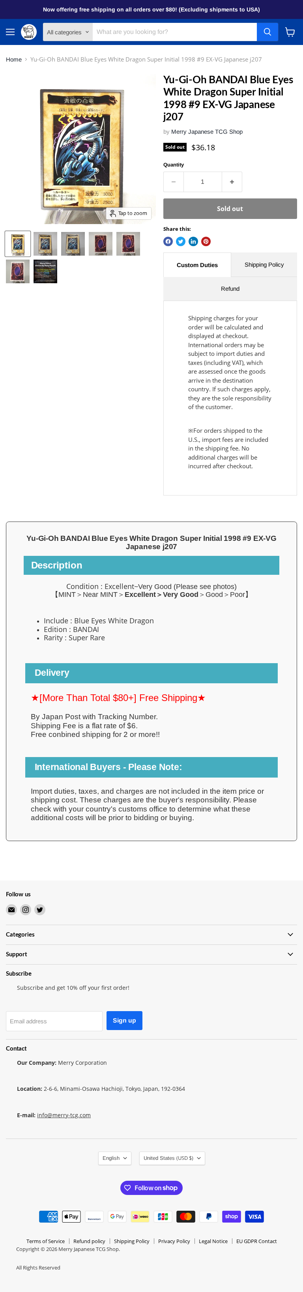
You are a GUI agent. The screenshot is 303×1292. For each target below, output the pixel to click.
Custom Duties (197, 265)
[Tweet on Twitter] (180, 241)
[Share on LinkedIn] (193, 241)
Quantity (173, 165)
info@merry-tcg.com (64, 1115)
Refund (230, 288)
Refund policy (89, 1241)
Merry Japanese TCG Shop (207, 131)
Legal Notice (213, 1241)
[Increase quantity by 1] (232, 182)
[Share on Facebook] (168, 241)
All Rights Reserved (38, 1267)
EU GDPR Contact (256, 1241)
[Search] (267, 32)
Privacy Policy (174, 1241)
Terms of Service (45, 1241)
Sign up (124, 1020)
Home (14, 59)
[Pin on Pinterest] (206, 241)
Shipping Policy (264, 264)
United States (168, 1157)
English (111, 1158)
